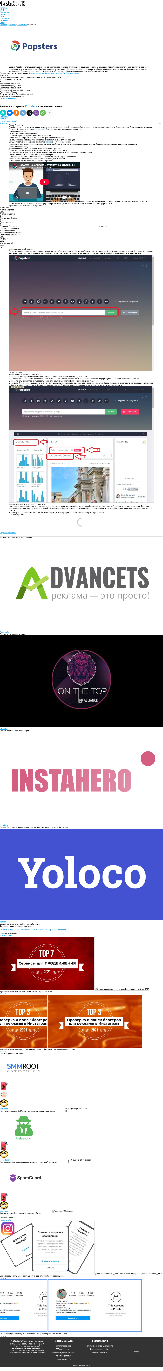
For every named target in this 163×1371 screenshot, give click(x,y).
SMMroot (4, 1109)
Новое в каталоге (63, 1359)
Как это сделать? (63, 1356)
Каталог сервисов (63, 1346)
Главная (3, 25)
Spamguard (5, 1211)
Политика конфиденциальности (99, 1346)
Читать (3, 994)
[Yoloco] (81, 920)
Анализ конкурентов (10, 930)
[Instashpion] (23, 1140)
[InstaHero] (81, 823)
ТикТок (66, 73)
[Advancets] (81, 630)
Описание (4, 117)
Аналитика (22, 25)
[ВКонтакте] (10, 113)
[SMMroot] (23, 1080)
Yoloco (3, 922)
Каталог (12, 25)
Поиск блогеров (40, 930)
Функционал (5, 119)
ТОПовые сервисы (63, 1349)
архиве (49, 142)
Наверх (136, 1352)
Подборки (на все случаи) (63, 1352)
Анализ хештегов (36, 73)
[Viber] (36, 113)
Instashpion (5, 1160)
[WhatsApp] (43, 113)
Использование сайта (99, 1349)
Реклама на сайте (99, 1352)
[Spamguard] (23, 1191)
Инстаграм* (40, 129)
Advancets (4, 632)
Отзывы (3, 123)
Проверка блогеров (53, 73)
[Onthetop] (81, 726)
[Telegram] (23, 113)
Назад (2, 23)
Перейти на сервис (8, 98)
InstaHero (4, 825)
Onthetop (4, 729)
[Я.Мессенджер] (3, 113)
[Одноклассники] (16, 113)
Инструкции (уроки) (8, 121)
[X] (29, 113)
